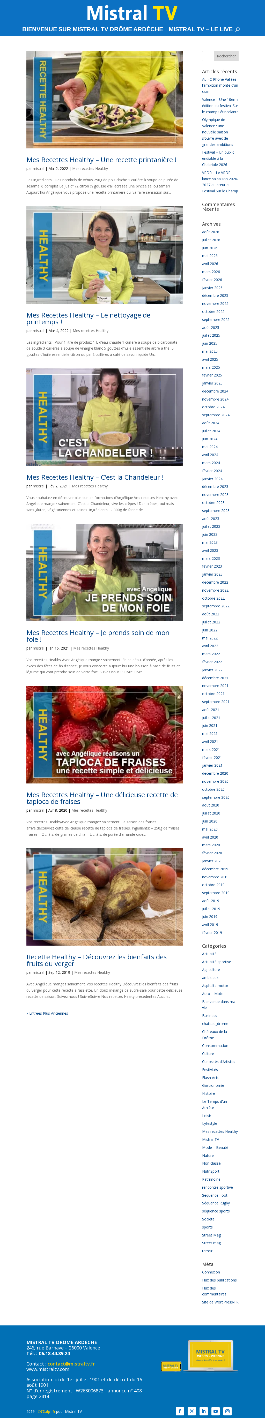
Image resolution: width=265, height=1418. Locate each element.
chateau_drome (215, 1023)
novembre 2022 (215, 590)
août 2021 (210, 709)
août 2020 (210, 805)
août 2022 (210, 614)
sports (207, 1227)
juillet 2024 (211, 430)
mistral (38, 168)
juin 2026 (209, 247)
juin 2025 (209, 343)
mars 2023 (211, 558)
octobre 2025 (213, 311)
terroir (207, 1250)
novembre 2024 (215, 399)
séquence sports (216, 1211)
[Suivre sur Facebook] (180, 1411)
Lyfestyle (209, 1123)
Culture (208, 1053)
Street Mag (211, 1235)
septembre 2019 (216, 892)
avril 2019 (210, 924)
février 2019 (212, 932)
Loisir (206, 1115)
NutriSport (210, 1171)
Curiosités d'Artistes (218, 1061)
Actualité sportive (216, 961)
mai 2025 (210, 351)
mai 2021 (210, 733)
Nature (208, 1155)
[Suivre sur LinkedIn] (204, 1411)
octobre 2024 (213, 406)
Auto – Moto (213, 993)
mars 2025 (211, 367)
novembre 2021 (215, 685)
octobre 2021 (213, 693)
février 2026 (212, 279)
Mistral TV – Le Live (201, 30)
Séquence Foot (214, 1195)
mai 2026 (210, 255)
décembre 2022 (215, 582)
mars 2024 (211, 462)
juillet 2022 (211, 622)
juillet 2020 (211, 813)
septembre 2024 (216, 414)
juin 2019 (209, 916)
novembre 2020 (215, 781)
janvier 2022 (212, 669)
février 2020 (212, 852)
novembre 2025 (215, 303)
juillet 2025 (211, 335)
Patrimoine (211, 1179)
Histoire (208, 1093)
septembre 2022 (216, 606)
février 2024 (212, 470)
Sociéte (208, 1219)
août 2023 (210, 518)
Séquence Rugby (216, 1203)
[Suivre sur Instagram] (227, 1411)
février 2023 (212, 566)
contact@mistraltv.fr (71, 1364)
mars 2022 (211, 653)
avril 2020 (210, 837)
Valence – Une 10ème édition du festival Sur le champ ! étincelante (220, 105)
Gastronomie (213, 1085)
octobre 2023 (213, 502)
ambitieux (210, 977)
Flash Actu (210, 1077)
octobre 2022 (213, 598)
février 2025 (212, 375)
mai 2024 (210, 446)
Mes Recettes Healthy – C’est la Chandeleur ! (95, 477)
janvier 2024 (212, 478)
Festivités (210, 1069)
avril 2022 (210, 645)
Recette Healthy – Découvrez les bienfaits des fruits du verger (96, 960)
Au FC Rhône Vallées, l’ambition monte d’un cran (220, 85)
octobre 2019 (213, 884)
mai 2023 (210, 542)
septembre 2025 (216, 319)
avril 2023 (210, 550)
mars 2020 (211, 844)
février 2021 (212, 757)
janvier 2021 (212, 765)
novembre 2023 (215, 494)
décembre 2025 (215, 295)
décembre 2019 (215, 868)
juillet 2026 (211, 239)
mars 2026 (211, 271)
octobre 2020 (213, 789)
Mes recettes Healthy (90, 168)
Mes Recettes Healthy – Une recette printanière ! (101, 159)
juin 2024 (209, 438)
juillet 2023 (211, 526)
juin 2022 (209, 630)
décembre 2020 (215, 773)
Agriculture (211, 969)
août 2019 (210, 900)
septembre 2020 (216, 797)
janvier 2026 (212, 287)
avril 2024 (210, 454)
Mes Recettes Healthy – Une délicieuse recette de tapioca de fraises (102, 798)
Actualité (209, 953)
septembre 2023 (216, 510)
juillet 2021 (211, 717)
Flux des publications (219, 1280)
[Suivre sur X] (192, 1411)
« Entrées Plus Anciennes (47, 1013)
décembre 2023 (215, 486)
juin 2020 (209, 821)
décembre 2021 (215, 677)
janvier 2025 (212, 383)
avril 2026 (210, 263)
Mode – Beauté (215, 1147)
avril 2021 (210, 741)
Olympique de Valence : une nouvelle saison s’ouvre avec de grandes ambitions (217, 132)
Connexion (211, 1272)
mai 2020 (210, 829)
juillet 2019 (211, 908)
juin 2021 (209, 725)
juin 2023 (209, 534)
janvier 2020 (212, 860)
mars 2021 (211, 749)
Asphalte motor (215, 985)
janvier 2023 (212, 574)
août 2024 (210, 422)
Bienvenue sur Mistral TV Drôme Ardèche (92, 30)
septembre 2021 (216, 701)
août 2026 (210, 231)
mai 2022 (210, 638)
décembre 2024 (215, 391)
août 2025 (210, 327)
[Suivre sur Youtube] (215, 1411)
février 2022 (212, 661)
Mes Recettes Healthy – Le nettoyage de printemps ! (88, 318)
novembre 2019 (215, 876)
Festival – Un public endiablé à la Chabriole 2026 (218, 158)
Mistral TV (210, 1139)
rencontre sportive (217, 1187)
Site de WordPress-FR (220, 1302)
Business (209, 1015)
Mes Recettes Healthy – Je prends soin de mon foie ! (98, 636)
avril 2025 (210, 359)
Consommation (215, 1045)
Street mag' (212, 1242)
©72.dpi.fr (46, 1411)
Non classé (211, 1163)
